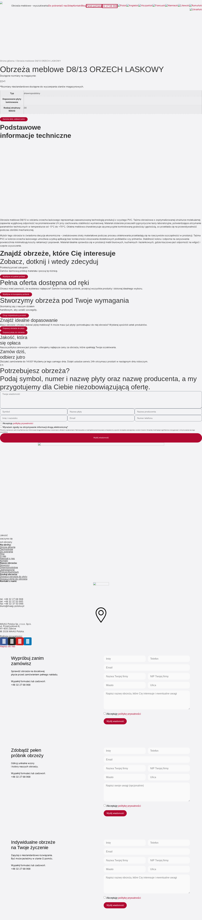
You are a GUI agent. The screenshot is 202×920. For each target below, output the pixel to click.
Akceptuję (18, 423)
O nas (64, 5)
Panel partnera (94, 6)
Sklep (70, 5)
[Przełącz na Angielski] (132, 5)
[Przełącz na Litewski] (183, 5)
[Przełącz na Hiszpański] (145, 5)
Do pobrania (54, 5)
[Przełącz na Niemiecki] (171, 5)
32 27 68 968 (110, 6)
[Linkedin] (28, 641)
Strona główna (7, 61)
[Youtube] (20, 641)
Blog (83, 5)
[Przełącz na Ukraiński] (196, 9)
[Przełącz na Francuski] (159, 5)
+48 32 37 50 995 (13, 601)
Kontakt (77, 5)
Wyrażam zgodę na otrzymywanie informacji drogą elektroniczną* (35, 427)
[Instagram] (12, 641)
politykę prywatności (23, 423)
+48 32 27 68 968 (13, 599)
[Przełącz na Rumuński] (195, 5)
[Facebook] (4, 641)
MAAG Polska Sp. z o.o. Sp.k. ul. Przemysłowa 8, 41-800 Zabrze (16, 626)
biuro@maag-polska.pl (12, 606)
